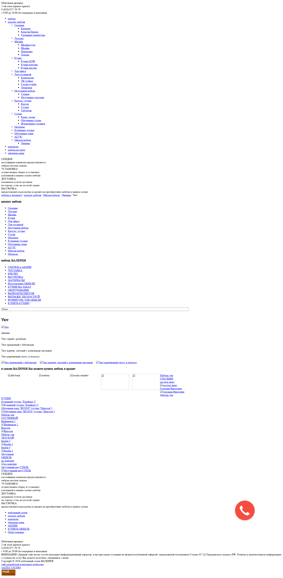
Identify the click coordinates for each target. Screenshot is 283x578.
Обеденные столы (31, 120)
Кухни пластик (29, 64)
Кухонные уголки (24, 130)
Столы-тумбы (28, 84)
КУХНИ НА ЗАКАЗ (19, 286)
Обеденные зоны (23, 133)
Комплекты (27, 77)
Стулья (25, 107)
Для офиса (20, 71)
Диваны (25, 143)
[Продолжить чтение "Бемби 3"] (7, 444)
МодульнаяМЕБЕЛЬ (7, 456)
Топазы (25, 54)
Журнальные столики (33, 123)
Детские (19, 38)
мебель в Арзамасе (11, 195)
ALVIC (18, 136)
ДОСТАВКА (15, 270)
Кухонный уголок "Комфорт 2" (18, 401)
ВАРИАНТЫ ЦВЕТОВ (21, 293)
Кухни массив (29, 67)
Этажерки (26, 87)
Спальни (19, 25)
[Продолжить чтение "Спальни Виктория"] (172, 391)
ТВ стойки (27, 81)
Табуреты (26, 110)
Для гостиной (15, 224)
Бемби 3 (5, 441)
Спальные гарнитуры (33, 35)
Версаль (5, 427)
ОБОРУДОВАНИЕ (18, 290)
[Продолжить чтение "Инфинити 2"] (9, 424)
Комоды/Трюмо (29, 31)
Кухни (18, 58)
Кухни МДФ (28, 61)
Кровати (25, 28)
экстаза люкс (167, 381)
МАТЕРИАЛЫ (16, 280)
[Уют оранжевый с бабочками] (20, 362)
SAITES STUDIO (11, 567)
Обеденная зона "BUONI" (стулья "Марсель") (26, 408)
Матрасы (13, 254)
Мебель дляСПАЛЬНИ (166, 377)
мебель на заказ (16, 149)
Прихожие (27, 51)
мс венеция (7, 460)
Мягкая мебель (22, 140)
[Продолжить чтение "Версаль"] (7, 431)
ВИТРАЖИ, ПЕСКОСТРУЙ (24, 296)
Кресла (25, 103)
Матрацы (19, 126)
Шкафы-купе (28, 44)
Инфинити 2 (8, 421)
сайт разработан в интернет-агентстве (22, 564)
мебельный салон (17, 512)
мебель (12, 18)
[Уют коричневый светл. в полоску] (116, 362)
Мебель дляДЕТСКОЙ (7, 436)
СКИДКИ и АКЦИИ (19, 267)
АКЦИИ (13, 525)
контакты (13, 146)
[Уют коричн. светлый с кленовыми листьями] (68, 362)
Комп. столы (28, 117)
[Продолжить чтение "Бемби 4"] (7, 450)
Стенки (25, 94)
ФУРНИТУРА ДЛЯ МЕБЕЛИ (24, 299)
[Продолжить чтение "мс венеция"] (9, 463)
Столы (18, 113)
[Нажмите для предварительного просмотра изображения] (5, 327)
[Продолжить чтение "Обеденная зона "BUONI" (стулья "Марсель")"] (28, 411)
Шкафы (18, 41)
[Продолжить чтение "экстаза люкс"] (168, 385)
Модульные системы (32, 97)
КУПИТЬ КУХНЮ (18, 303)
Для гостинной (22, 74)
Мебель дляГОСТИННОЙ (9, 416)
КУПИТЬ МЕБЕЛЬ (18, 528)
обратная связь (16, 153)
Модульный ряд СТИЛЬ (14, 467)
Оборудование (16, 532)
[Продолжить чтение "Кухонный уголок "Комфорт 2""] (20, 404)
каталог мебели (16, 21)
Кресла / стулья (22, 100)
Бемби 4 (5, 447)
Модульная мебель (24, 90)
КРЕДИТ (13, 273)
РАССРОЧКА (15, 277)
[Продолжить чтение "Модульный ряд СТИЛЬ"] (16, 470)
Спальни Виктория (171, 388)
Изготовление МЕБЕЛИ (21, 283)
